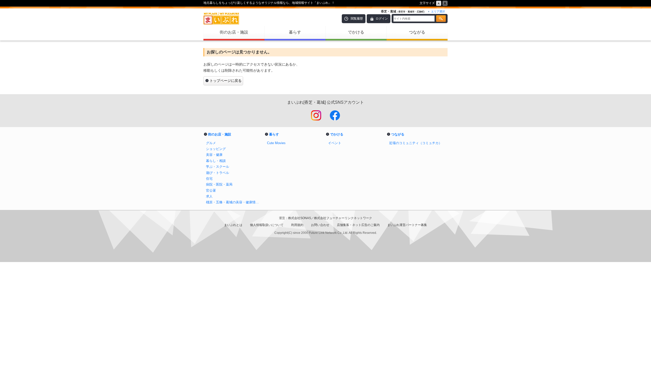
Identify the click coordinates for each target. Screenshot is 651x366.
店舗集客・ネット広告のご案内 (358, 225)
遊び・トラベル (217, 173)
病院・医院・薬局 (219, 184)
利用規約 (297, 225)
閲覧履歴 (357, 18)
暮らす (295, 32)
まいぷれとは (233, 225)
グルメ (211, 143)
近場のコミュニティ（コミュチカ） (415, 143)
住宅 (209, 178)
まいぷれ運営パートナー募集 (407, 225)
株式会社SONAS (299, 218)
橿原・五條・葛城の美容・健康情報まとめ (234, 202)
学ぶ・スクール (217, 167)
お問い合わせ (320, 225)
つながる (417, 32)
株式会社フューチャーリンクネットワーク (343, 218)
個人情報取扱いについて (267, 225)
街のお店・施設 (234, 32)
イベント (334, 143)
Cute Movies (276, 143)
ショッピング (216, 149)
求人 (209, 196)
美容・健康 (214, 155)
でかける (356, 32)
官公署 (211, 190)
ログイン (382, 18)
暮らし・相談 (216, 161)
